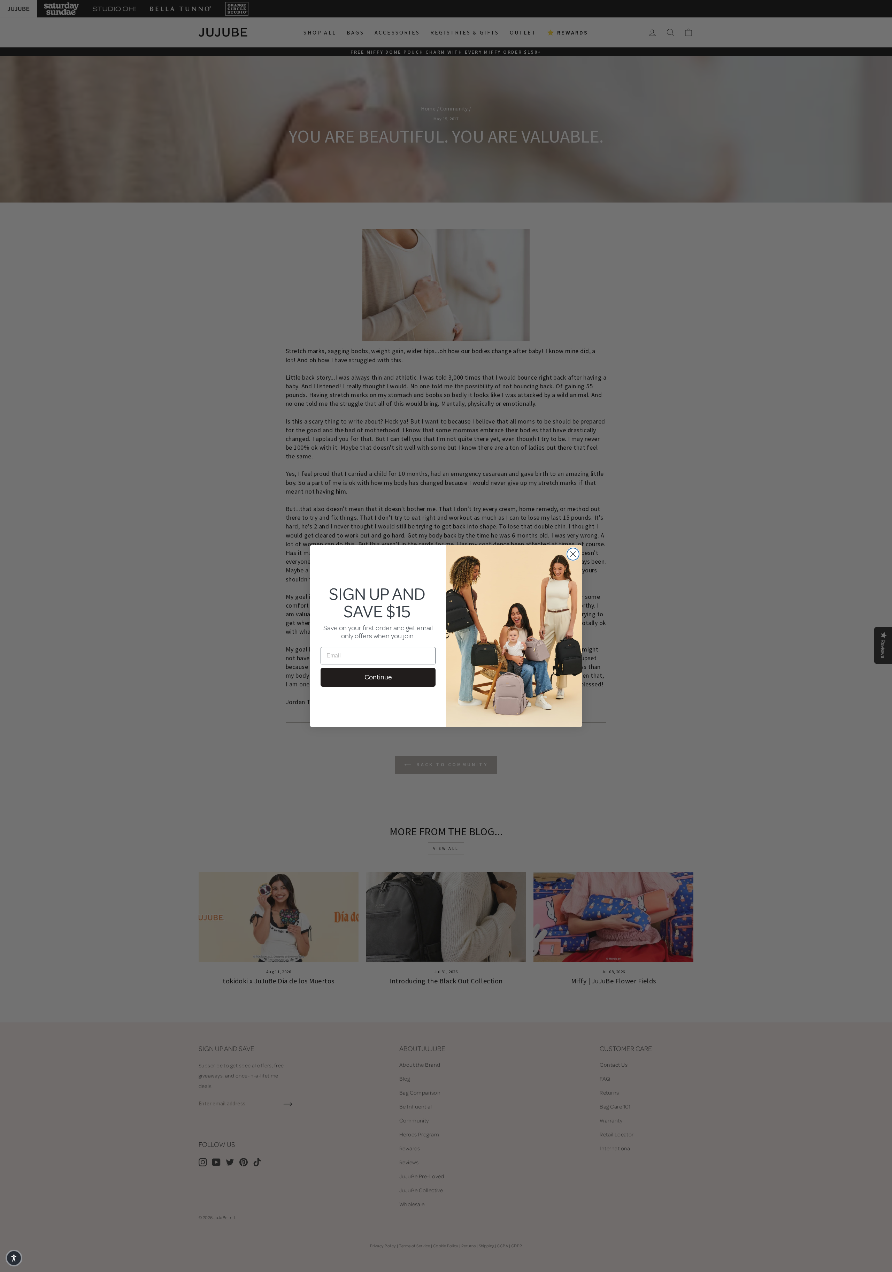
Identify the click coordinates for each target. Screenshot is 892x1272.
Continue (378, 677)
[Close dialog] (573, 554)
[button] (14, 1258)
